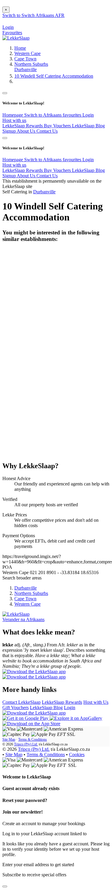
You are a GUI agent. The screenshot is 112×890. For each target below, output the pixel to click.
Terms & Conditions (32, 739)
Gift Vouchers (15, 707)
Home (20, 48)
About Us (26, 131)
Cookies (77, 754)
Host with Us (95, 702)
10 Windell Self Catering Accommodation (53, 76)
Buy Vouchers (58, 125)
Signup (9, 131)
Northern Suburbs (31, 64)
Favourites (12, 32)
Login (88, 114)
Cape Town (25, 58)
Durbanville (25, 69)
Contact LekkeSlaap (21, 702)
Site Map (8, 739)
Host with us (14, 120)
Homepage (13, 114)
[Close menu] (4, 93)
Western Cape (27, 53)
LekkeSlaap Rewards (23, 125)
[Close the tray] (4, 886)
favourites (72, 114)
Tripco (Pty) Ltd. (26, 744)
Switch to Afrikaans (43, 114)
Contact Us (47, 131)
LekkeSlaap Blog (88, 125)
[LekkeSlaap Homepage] (16, 37)
